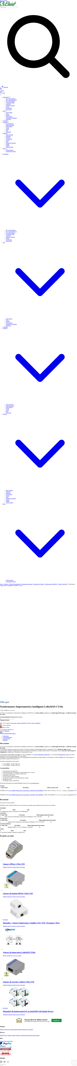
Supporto (5, 122)
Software (8, 137)
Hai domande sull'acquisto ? (9, 733)
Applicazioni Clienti (11, 151)
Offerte (7, 145)
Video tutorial (9, 126)
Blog (4, 148)
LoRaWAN (37, 723)
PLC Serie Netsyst (10, 101)
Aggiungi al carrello (5, 720)
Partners (8, 115)
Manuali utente (4, 818)
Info (4, 111)
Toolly (7, 107)
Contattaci (5, 120)
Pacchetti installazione (5, 823)
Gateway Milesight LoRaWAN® (42, 754)
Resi (7, 130)
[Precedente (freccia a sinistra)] (0, 1065)
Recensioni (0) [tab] (6, 738)
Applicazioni (9, 139)
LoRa (33, 723)
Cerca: (1, 7)
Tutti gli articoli (9, 150)
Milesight (7, 731)
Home (1, 584)
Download (8, 132)
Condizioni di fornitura (11, 118)
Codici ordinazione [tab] (7, 737)
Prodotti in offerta (21, 1029)
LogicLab (8, 104)
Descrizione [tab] (6, 736)
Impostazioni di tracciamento (32, 1035)
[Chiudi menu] (0, 94)
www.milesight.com (34, 783)
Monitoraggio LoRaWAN (51, 584)
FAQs (7, 114)
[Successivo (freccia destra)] (2, 1065)
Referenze (8, 119)
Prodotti (5, 133)
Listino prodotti (13, 1029)
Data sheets (3, 813)
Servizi (7, 140)
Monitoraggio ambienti (27, 584)
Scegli (19, 955)
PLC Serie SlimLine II (11, 100)
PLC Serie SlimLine (11, 98)
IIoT (30, 723)
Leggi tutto (22, 867)
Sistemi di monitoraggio (15, 584)
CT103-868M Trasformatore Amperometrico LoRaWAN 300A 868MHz (25, 794)
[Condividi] (3, 1064)
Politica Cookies (11, 1035)
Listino (7, 144)
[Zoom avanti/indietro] (0, 1064)
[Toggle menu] (0, 87)
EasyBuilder (9, 108)
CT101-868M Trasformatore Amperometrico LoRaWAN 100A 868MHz (25, 790)
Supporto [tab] (5, 740)
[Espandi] (9, 97)
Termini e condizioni (21, 1035)
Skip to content (3, 0)
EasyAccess (9, 109)
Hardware (8, 136)
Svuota (20, 717)
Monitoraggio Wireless (38, 584)
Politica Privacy (4, 1035)
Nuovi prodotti (9, 147)
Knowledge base (10, 125)
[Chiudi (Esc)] (5, 1064)
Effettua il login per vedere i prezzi (11, 867)
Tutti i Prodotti (9, 135)
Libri (7, 141)
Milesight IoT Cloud (64, 754)
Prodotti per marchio (11, 143)
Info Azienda (9, 112)
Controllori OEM (10, 102)
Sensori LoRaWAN (63, 584)
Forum (7, 127)
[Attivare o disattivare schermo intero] (2, 1064)
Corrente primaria (5, 717)
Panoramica (6, 97)
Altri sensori (13, 723)
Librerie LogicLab (10, 105)
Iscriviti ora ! (56, 1020)
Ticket (7, 129)
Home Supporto (10, 123)
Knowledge (3, 808)
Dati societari (9, 116)
